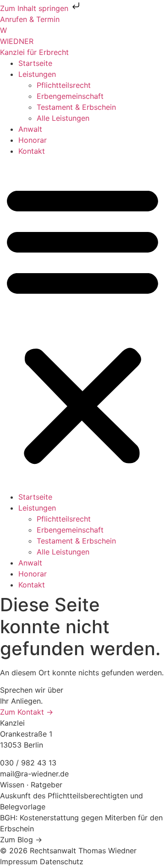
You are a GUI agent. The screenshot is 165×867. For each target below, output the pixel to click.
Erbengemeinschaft (70, 96)
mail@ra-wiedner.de (34, 773)
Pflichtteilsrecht (64, 85)
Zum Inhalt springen (35, 8)
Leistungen (37, 74)
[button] (82, 323)
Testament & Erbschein (76, 107)
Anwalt (30, 129)
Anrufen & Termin (30, 19)
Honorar (32, 140)
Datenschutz (61, 861)
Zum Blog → (21, 839)
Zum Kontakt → (26, 711)
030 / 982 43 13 (28, 762)
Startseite (35, 63)
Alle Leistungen (63, 118)
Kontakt (31, 151)
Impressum (20, 861)
